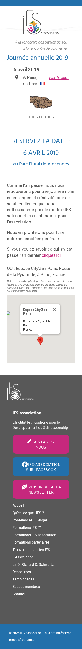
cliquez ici (51, 255)
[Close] (54, 309)
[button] (40, 340)
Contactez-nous (44, 444)
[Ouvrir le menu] (79, 3)
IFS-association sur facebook (43, 467)
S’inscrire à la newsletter (44, 490)
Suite (30, 639)
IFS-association (27, 413)
